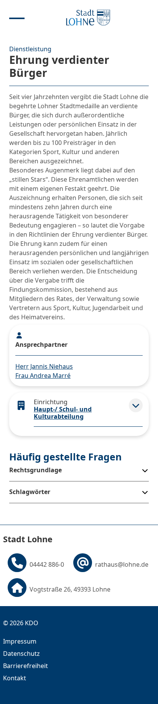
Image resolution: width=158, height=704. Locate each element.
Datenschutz (21, 653)
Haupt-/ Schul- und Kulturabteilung (63, 413)
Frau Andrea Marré (43, 375)
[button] (136, 405)
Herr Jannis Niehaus (44, 366)
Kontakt (14, 678)
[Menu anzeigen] (17, 17)
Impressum (19, 641)
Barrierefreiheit (25, 666)
